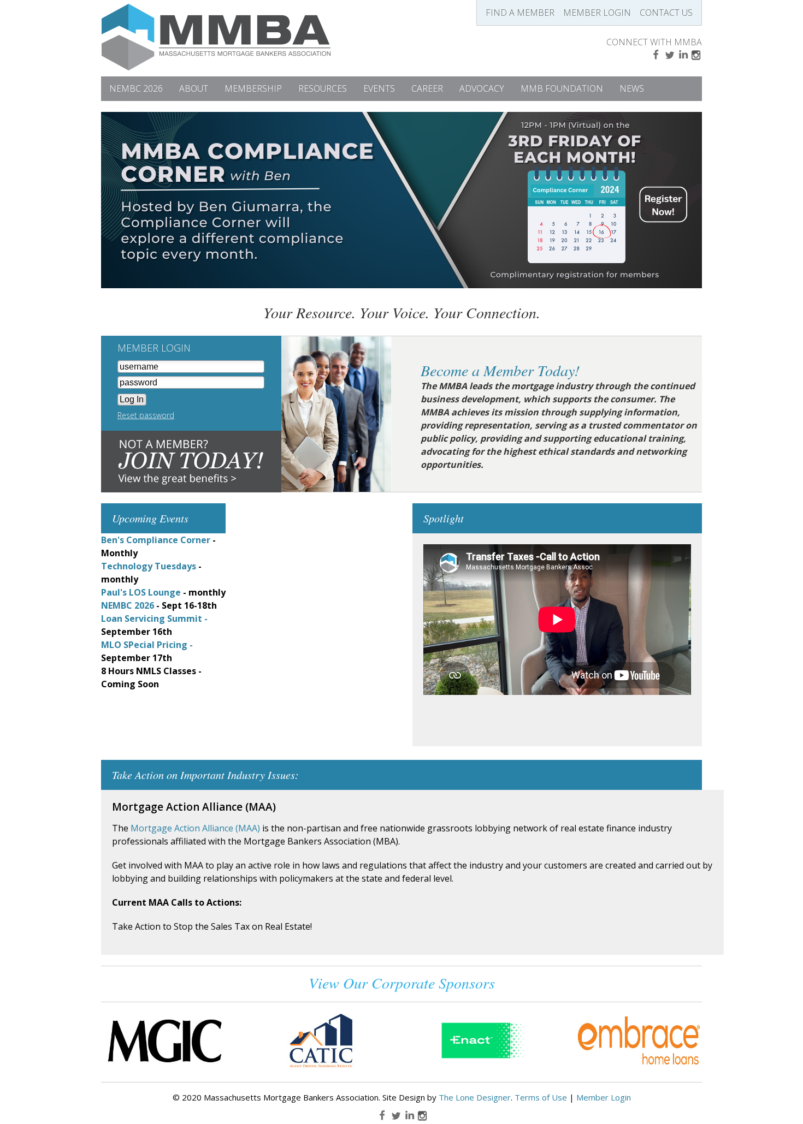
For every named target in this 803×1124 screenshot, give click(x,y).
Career (427, 88)
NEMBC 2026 (136, 88)
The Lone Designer (475, 1097)
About (193, 88)
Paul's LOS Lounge (141, 592)
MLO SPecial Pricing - (147, 645)
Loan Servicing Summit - (154, 618)
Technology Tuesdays (148, 566)
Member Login (597, 13)
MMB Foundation (562, 88)
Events (379, 88)
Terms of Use (541, 1097)
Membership (253, 88)
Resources (322, 88)
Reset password (145, 415)
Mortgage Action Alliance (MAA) (195, 828)
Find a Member (520, 13)
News (631, 88)
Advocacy (481, 88)
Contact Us (666, 13)
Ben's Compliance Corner (155, 540)
